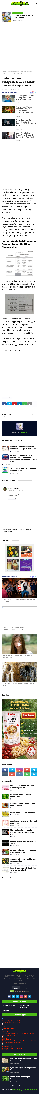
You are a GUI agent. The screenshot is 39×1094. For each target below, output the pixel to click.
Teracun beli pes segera (9, 1028)
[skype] (34, 770)
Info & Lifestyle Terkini (8, 1008)
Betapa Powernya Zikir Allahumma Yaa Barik (23, 842)
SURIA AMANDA (7, 1046)
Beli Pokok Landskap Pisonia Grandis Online (20, 796)
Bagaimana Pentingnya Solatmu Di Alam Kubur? (23, 822)
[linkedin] (29, 996)
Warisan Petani (13, 488)
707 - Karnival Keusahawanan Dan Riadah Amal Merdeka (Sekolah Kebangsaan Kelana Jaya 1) (19, 1041)
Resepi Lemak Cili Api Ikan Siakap (22, 812)
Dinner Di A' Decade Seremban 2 (12, 1048)
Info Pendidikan (12, 71)
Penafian (25, 1085)
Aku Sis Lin (5, 1032)
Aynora (6, 89)
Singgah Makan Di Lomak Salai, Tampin (22, 17)
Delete (14, 498)
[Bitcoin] (13, 552)
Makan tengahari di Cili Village (11, 1022)
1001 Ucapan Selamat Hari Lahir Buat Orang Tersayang (22, 787)
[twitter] (12, 770)
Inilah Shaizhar (6, 1039)
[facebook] (5, 770)
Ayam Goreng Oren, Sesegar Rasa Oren (23, 1069)
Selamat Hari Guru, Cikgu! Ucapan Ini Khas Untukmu (23, 469)
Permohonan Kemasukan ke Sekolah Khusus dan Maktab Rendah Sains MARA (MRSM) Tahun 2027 (23, 458)
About (19, 1085)
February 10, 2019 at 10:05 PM (15, 490)
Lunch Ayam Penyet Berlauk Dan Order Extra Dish (22, 805)
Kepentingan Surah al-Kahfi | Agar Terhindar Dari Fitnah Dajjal (23, 869)
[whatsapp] (27, 774)
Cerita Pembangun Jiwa (8, 1005)
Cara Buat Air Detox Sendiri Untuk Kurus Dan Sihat (22, 860)
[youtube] (27, 770)
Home (5, 71)
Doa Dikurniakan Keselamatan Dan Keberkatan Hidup (23, 1060)
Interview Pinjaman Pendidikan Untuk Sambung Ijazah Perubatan (23, 448)
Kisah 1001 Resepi (25, 1008)
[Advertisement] (19, 46)
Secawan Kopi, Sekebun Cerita (11, 1021)
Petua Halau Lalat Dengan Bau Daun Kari (22, 1078)
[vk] (19, 774)
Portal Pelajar (5, 1010)
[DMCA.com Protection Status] (15, 992)
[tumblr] (5, 774)
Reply (10, 498)
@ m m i (4, 1026)
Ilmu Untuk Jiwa (24, 1005)
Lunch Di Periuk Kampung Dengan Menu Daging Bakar (23, 851)
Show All (5, 1050)
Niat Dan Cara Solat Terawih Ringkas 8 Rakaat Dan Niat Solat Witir (22, 832)
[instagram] (19, 770)
